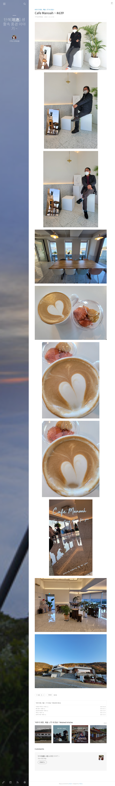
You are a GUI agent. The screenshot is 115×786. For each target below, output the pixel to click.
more (105, 723)
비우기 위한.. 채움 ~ (40, 703)
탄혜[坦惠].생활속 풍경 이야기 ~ (14, 24)
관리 (25, 782)
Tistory (80, 783)
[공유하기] (41, 695)
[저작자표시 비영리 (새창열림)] (55, 695)
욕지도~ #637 (39, 712)
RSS (18, 782)
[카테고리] (4, 4)
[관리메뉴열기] (112, 3)
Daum (70, 783)
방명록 (11, 782)
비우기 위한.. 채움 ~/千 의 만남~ (44, 10)
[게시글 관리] (44, 695)
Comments (39, 749)
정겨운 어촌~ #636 (40, 714)
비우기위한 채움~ (42, 758)
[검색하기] (25, 4)
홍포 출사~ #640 (39, 708)
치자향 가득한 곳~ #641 (41, 706)
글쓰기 (4, 782)
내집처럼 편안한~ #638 (41, 710)
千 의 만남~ (48, 703)
